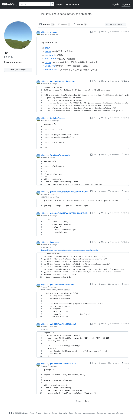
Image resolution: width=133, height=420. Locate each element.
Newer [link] (79, 401)
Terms (32, 413)
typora (48, 62)
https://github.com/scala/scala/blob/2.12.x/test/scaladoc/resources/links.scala (69, 250)
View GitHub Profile (18, 70)
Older (87, 401)
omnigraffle (50, 55)
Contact (78, 413)
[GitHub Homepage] (10, 413)
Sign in (115, 4)
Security (47, 413)
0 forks (103, 32)
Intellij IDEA (50, 58)
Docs (71, 413)
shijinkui (44, 32)
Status (54, 413)
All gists (60, 4)
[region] (82, 56)
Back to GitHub (72, 4)
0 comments (114, 32)
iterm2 (48, 51)
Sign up (126, 4)
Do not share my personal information (110, 413)
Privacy (39, 413)
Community (63, 413)
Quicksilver (50, 66)
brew (47, 47)
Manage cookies (89, 413)
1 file (94, 32)
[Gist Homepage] (9, 4)
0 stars (126, 32)
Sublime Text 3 (52, 69)
